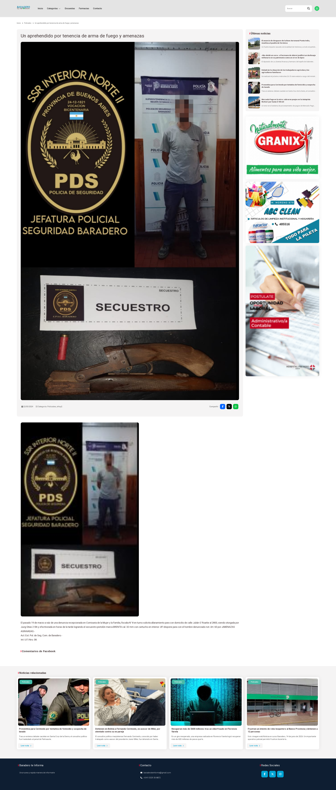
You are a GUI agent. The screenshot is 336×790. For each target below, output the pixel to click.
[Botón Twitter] (272, 774)
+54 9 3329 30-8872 (152, 778)
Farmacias (84, 8)
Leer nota (25, 746)
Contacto (97, 8)
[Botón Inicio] (23, 8)
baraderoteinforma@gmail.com (157, 773)
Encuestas (70, 8)
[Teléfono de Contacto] (317, 8)
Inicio (40, 8)
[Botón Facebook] (264, 774)
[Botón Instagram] (280, 774)
